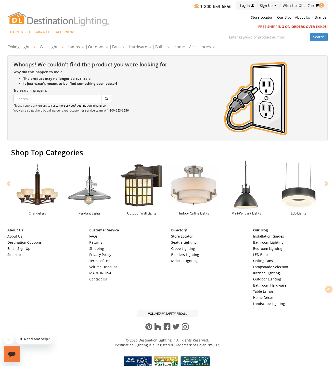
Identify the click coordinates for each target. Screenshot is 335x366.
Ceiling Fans (263, 260)
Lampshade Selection (270, 267)
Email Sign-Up (18, 248)
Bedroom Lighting (267, 248)
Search (318, 37)
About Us (302, 17)
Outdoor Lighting (267, 279)
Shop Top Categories (47, 152)
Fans (117, 47)
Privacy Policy (100, 254)
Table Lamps (263, 291)
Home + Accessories (193, 47)
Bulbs (161, 47)
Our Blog (284, 17)
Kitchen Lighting (266, 273)
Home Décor (263, 297)
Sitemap (14, 254)
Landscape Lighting (269, 303)
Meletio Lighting (184, 260)
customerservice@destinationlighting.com (79, 105)
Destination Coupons (24, 242)
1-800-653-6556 (118, 110)
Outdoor (96, 47)
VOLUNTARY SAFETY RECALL (167, 314)
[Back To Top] (329, 289)
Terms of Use (100, 260)
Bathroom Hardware (269, 285)
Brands (320, 17)
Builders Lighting (185, 254)
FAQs (93, 236)
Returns (95, 242)
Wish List (290, 5)
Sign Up (267, 5)
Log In (245, 5)
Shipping (96, 248)
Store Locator (261, 17)
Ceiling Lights (20, 47)
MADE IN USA (100, 273)
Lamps (74, 47)
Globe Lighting (183, 248)
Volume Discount (103, 267)
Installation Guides (268, 236)
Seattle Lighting (184, 242)
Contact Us (98, 279)
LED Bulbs (261, 254)
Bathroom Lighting (268, 242)
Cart (313, 5)
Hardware (138, 47)
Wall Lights (50, 47)
